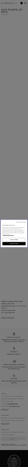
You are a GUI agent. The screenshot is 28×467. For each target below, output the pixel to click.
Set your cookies (14, 239)
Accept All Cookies (14, 243)
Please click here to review (8, 235)
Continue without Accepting (21, 221)
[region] (14, 233)
